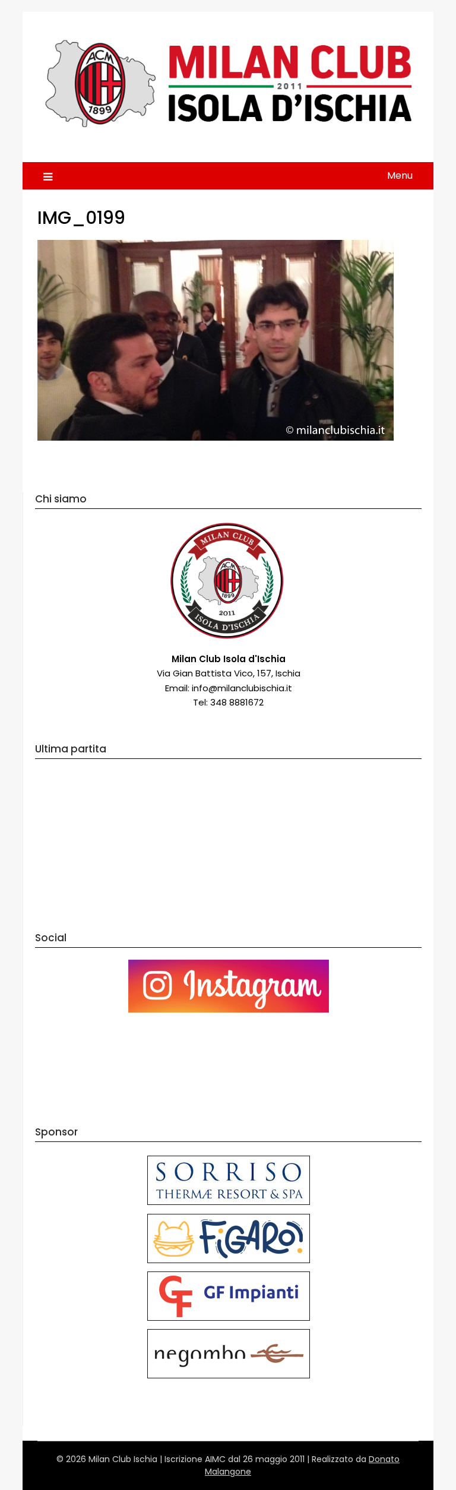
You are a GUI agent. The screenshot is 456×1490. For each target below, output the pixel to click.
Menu (400, 175)
